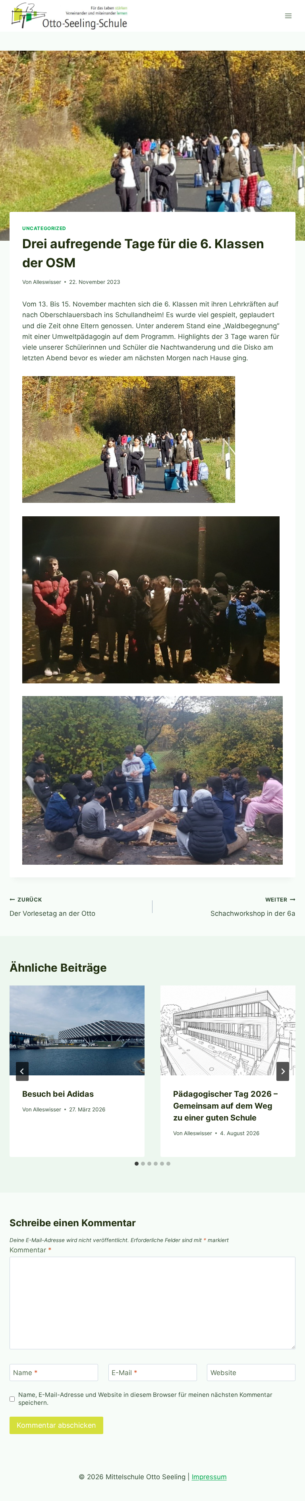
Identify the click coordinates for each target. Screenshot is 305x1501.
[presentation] (77, 1030)
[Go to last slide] (22, 1071)
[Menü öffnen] (288, 16)
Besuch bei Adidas (58, 1094)
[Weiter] (282, 1071)
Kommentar (31, 1250)
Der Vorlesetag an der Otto (52, 906)
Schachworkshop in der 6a (252, 906)
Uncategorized (44, 228)
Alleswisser (47, 282)
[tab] (137, 1164)
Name (25, 1373)
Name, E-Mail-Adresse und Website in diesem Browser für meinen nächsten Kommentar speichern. (145, 1398)
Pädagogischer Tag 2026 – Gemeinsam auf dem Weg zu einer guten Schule (225, 1105)
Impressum (209, 1477)
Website (223, 1373)
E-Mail (124, 1373)
